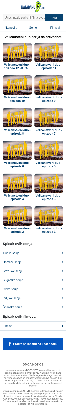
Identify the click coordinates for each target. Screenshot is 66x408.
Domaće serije (12, 262)
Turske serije (11, 253)
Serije (33, 27)
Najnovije (11, 27)
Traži (54, 17)
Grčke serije (10, 289)
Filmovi (55, 27)
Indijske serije (12, 298)
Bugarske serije (13, 280)
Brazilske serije (13, 271)
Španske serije (12, 307)
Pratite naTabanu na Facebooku (35, 343)
